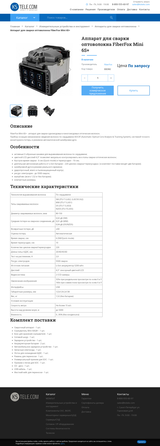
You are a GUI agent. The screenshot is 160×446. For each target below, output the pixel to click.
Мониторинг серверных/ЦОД (61, 415)
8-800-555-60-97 (120, 4)
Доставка (132, 9)
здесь (62, 443)
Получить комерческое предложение (97, 90)
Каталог (51, 394)
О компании (77, 9)
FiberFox (108, 64)
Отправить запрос (141, 1)
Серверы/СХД (53, 419)
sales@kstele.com (141, 4)
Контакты (144, 9)
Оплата (121, 9)
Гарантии (86, 398)
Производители (106, 9)
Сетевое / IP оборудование (60, 424)
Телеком (50, 432)
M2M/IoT (50, 398)
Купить (133, 90)
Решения (91, 9)
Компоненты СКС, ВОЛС (58, 410)
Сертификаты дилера (93, 402)
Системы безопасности (58, 428)
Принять (141, 442)
